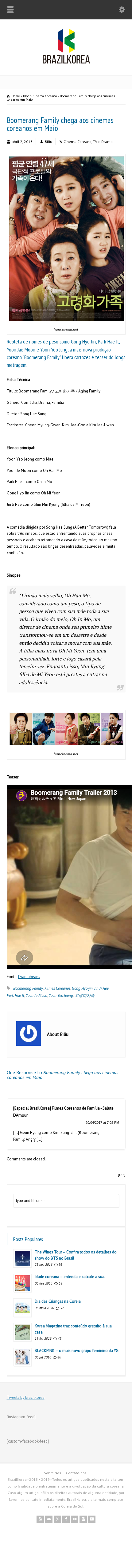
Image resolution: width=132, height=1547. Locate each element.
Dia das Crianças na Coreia (58, 1301)
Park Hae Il (15, 995)
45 (59, 1338)
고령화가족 (85, 995)
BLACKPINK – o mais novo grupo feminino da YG (76, 1350)
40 (59, 1357)
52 (62, 1308)
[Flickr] (74, 1519)
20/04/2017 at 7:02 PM (102, 1122)
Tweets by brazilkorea (26, 1397)
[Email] (48, 1519)
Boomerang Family (28, 988)
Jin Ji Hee (101, 988)
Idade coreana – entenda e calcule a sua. (70, 1276)
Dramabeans (29, 976)
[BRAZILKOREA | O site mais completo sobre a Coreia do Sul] (66, 62)
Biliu (48, 141)
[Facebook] (66, 1519)
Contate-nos (76, 1473)
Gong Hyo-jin (82, 988)
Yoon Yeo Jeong (61, 995)
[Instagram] (83, 1519)
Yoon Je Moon (36, 995)
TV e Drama (103, 141)
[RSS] (40, 1519)
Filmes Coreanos (57, 988)
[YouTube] (91, 1519)
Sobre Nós (52, 1473)
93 (60, 1264)
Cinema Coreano (77, 141)
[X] (57, 1519)
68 (60, 1283)
